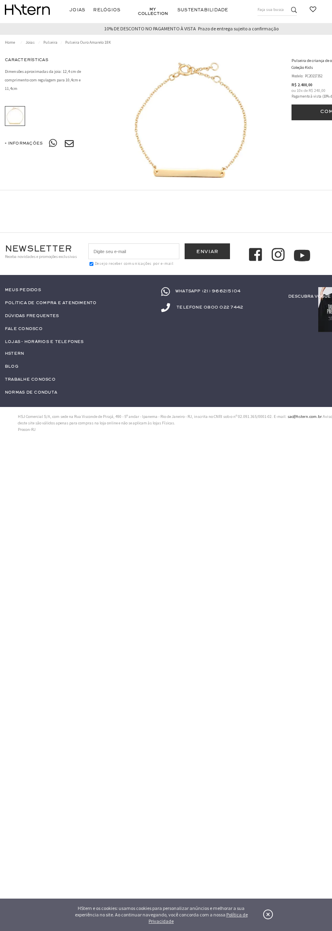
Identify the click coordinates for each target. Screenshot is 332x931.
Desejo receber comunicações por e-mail (134, 263)
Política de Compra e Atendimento (51, 303)
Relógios (106, 10)
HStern (14, 354)
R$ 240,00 (317, 90)
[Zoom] (15, 116)
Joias (77, 10)
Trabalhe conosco (30, 379)
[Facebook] (257, 255)
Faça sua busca (271, 9)
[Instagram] (279, 255)
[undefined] (191, 123)
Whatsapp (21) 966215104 (207, 291)
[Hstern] (27, 9)
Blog (11, 367)
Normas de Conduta (31, 392)
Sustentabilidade (202, 10)
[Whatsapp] (53, 143)
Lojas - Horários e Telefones (44, 342)
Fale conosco (24, 329)
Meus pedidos (23, 290)
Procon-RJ (27, 429)
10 (300, 90)
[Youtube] (302, 255)
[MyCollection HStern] (153, 11)
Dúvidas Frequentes (32, 316)
